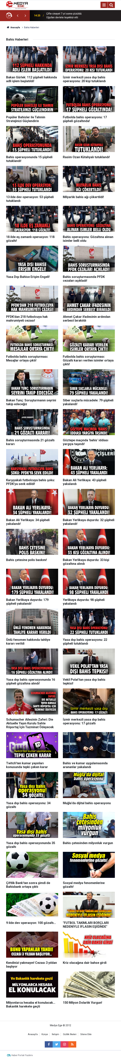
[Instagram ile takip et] (64, 1044)
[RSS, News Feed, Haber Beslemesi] (72, 1044)
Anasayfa (33, 1034)
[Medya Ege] (17, 4)
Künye (45, 1034)
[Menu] (104, 5)
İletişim (55, 1034)
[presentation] (17, 16)
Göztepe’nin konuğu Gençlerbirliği (64, 15)
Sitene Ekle (86, 1034)
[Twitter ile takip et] (56, 1044)
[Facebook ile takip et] (49, 1044)
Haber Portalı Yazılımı (22, 1055)
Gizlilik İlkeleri (69, 1034)
